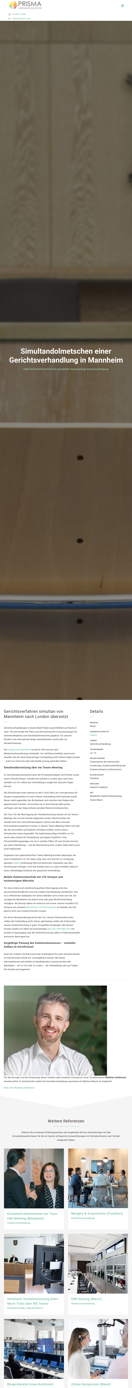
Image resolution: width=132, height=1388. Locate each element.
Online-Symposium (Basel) (91, 1384)
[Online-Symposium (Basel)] (98, 1321)
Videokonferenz (34, 1308)
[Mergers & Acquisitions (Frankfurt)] (98, 1150)
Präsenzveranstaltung (18, 1223)
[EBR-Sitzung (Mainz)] (98, 1235)
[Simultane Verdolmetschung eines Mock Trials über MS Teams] (34, 1235)
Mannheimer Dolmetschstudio (41, 907)
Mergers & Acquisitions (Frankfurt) (97, 1213)
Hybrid (93, 735)
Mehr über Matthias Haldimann (19, 1087)
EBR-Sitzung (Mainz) (86, 1299)
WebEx (16, 863)
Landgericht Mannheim (19, 749)
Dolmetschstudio (16, 1308)
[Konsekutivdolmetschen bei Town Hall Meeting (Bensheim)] (34, 1150)
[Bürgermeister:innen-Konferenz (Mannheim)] (34, 1321)
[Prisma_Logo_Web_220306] (25, 2)
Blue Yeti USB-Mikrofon (59, 929)
